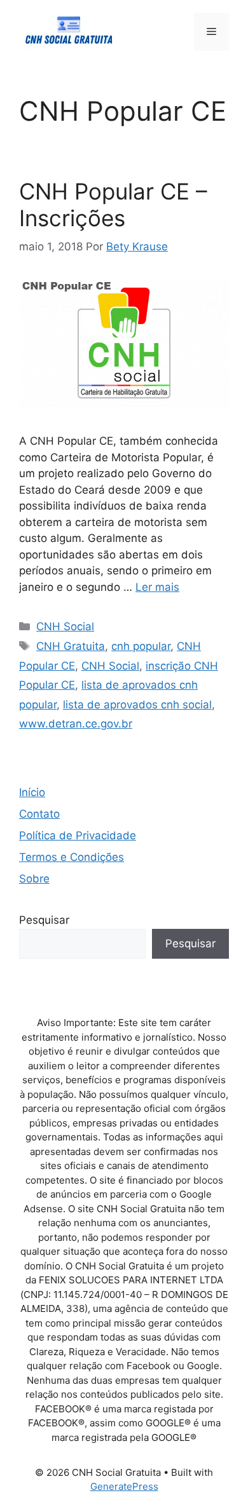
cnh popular (140, 646)
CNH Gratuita (70, 646)
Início (32, 792)
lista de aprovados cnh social (137, 704)
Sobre (34, 878)
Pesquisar (44, 920)
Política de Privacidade (77, 835)
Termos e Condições (71, 857)
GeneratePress (124, 1486)
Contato (39, 814)
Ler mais (157, 587)
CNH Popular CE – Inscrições (113, 204)
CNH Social (65, 626)
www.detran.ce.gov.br (75, 723)
